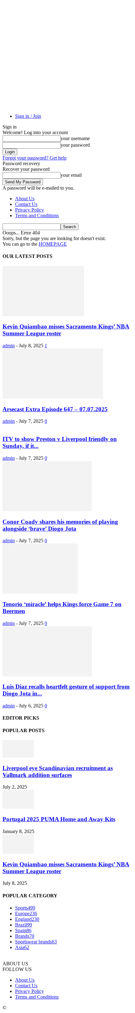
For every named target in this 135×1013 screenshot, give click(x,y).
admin (9, 345)
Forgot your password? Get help (35, 157)
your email (71, 175)
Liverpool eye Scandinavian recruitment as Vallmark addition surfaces (58, 771)
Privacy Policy (29, 210)
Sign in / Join (28, 116)
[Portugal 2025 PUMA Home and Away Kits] (18, 807)
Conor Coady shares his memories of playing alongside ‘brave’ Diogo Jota (60, 525)
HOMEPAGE (53, 244)
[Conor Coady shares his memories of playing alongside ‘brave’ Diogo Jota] (47, 509)
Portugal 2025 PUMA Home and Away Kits (59, 819)
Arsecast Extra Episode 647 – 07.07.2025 (55, 409)
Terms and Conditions (37, 215)
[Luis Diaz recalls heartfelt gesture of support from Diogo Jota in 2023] (47, 674)
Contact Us (26, 204)
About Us (25, 198)
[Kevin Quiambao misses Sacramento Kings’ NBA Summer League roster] (43, 314)
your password (75, 145)
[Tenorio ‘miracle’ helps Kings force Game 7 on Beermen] (40, 592)
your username (75, 138)
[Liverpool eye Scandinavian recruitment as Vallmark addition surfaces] (18, 755)
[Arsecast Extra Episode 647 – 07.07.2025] (53, 397)
